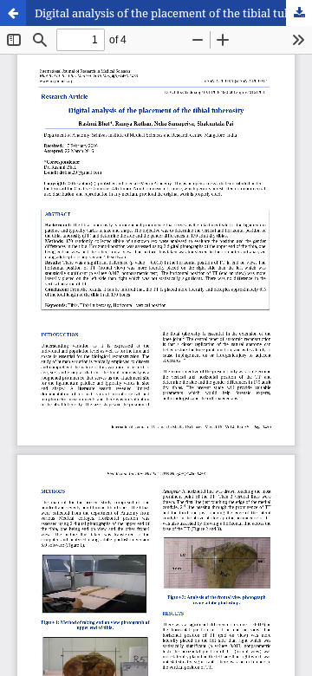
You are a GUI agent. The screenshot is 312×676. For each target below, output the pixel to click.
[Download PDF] (299, 13)
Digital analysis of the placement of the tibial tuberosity (173, 13)
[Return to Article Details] (13, 13)
